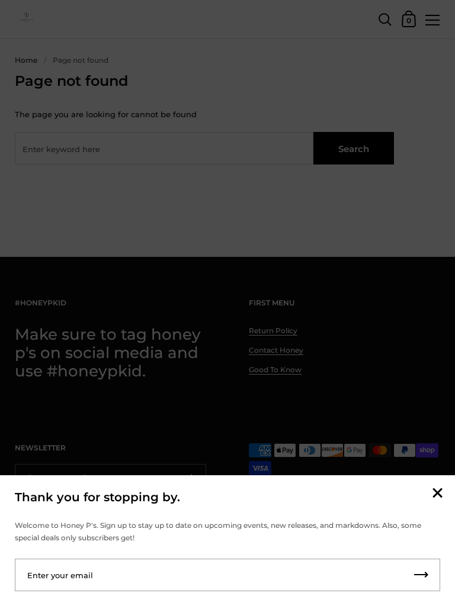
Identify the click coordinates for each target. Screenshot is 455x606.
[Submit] (421, 575)
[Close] (437, 493)
